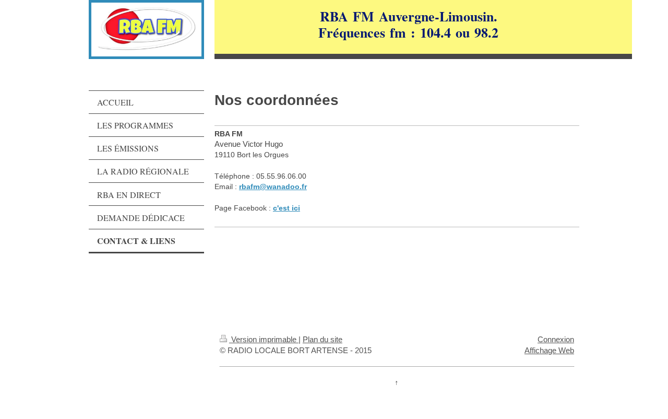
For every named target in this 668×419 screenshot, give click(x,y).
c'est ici (286, 208)
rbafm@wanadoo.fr (273, 186)
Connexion (556, 339)
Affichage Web (549, 350)
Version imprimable (264, 339)
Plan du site (322, 339)
